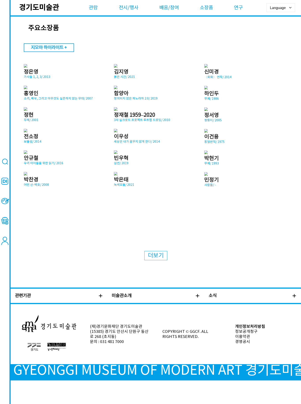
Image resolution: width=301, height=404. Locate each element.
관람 (93, 8)
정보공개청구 (246, 331)
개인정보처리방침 (250, 326)
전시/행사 (128, 8)
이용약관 (242, 336)
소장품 (206, 8)
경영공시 (242, 341)
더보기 (156, 255)
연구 (238, 8)
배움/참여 (169, 8)
